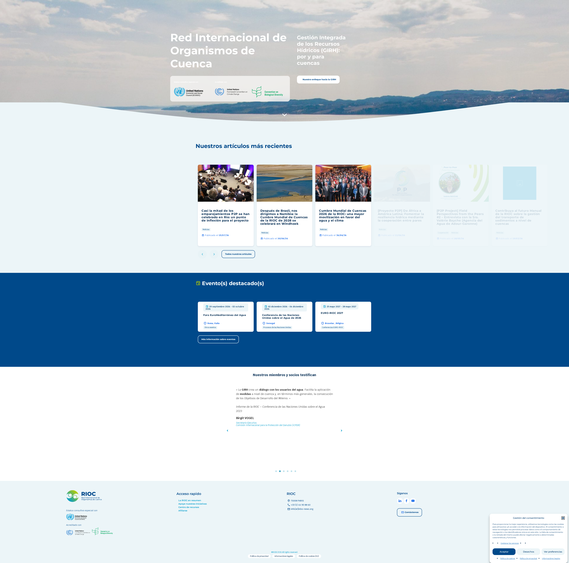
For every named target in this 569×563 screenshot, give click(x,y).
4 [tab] (288, 471)
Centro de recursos (188, 507)
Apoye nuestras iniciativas (192, 503)
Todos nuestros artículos (238, 254)
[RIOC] (84, 501)
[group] (226, 205)
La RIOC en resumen (189, 500)
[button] (563, 518)
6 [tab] (296, 471)
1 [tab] (276, 471)
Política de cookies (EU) (309, 556)
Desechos (528, 551)
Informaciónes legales (551, 559)
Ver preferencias (553, 551)
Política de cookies (507, 559)
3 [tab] (284, 471)
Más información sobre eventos (218, 339)
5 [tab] (292, 471)
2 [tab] (280, 471)
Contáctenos (411, 512)
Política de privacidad (528, 559)
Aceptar (504, 551)
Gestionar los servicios (510, 543)
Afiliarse (182, 510)
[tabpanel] (284, 416)
